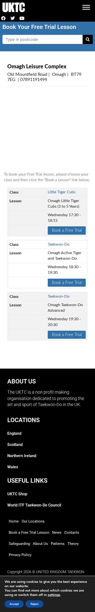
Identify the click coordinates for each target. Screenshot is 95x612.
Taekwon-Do (58, 244)
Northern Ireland (21, 455)
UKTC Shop (17, 494)
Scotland (15, 444)
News (56, 532)
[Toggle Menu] (86, 7)
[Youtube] (22, 18)
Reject (34, 604)
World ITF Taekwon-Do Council (34, 505)
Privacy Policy (20, 555)
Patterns (58, 543)
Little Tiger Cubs (62, 192)
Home (14, 521)
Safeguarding (19, 543)
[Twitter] (12, 18)
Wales (12, 467)
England (14, 433)
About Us (40, 543)
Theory (73, 543)
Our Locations (33, 521)
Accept (14, 604)
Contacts (71, 532)
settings (54, 595)
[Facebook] (3, 18)
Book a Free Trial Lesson (29, 532)
